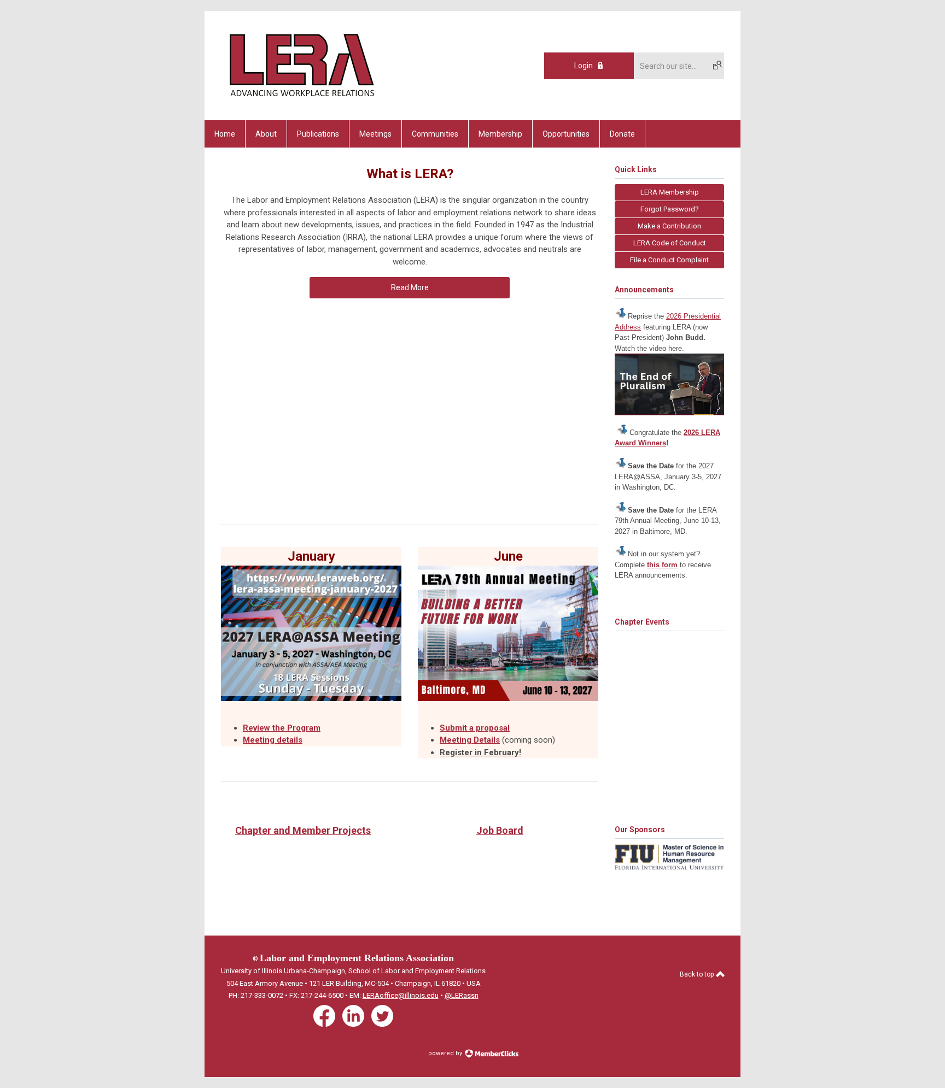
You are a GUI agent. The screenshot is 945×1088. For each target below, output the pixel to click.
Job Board (499, 830)
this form (662, 565)
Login (583, 65)
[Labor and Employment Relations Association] (301, 101)
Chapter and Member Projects (303, 830)
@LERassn (462, 995)
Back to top (697, 974)
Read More (410, 287)
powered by (446, 1053)
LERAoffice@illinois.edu (401, 995)
